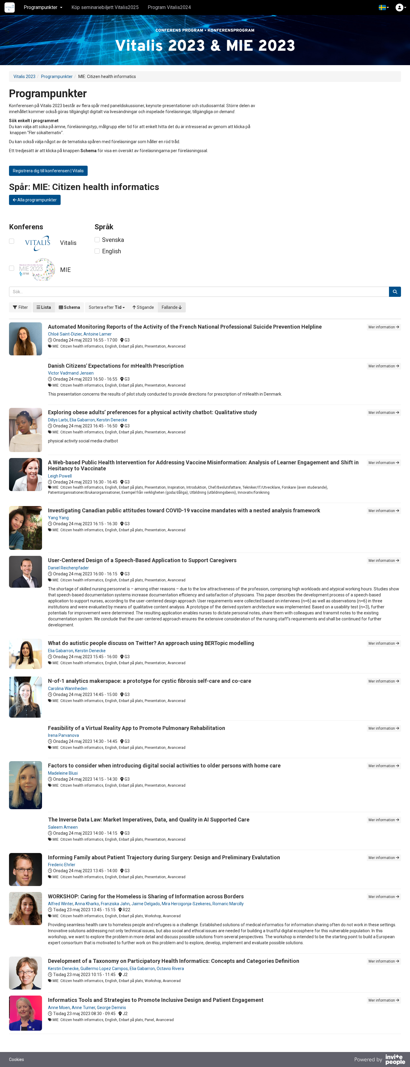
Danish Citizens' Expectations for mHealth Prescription (116, 366)
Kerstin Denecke (112, 419)
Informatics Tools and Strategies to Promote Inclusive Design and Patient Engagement (156, 1000)
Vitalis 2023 (24, 76)
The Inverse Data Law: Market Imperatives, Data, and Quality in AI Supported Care (148, 819)
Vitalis (68, 242)
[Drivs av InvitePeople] (379, 1060)
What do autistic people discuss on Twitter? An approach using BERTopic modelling (151, 643)
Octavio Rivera (170, 968)
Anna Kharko (87, 903)
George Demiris (111, 1007)
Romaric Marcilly (228, 903)
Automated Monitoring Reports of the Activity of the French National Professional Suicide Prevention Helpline (185, 327)
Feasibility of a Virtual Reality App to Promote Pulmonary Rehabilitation (136, 728)
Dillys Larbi (58, 419)
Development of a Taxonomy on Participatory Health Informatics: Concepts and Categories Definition (173, 961)
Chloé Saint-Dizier (65, 334)
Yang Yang (58, 517)
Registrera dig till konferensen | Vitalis (48, 170)
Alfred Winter (60, 903)
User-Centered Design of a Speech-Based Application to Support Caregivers (142, 560)
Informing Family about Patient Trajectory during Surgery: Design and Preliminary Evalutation (164, 857)
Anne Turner (83, 1007)
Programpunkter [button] (40, 7)
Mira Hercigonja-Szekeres (186, 903)
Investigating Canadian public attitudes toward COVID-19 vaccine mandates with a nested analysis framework (184, 510)
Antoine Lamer (97, 334)
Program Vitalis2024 (169, 7)
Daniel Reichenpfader (68, 567)
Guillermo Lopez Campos (104, 968)
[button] (384, 7)
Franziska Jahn (115, 903)
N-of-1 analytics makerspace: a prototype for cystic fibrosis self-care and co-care (149, 681)
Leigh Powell (60, 476)
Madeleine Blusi (63, 773)
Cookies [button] (16, 1059)
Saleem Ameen (63, 827)
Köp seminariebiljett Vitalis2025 (105, 7)
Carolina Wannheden (67, 688)
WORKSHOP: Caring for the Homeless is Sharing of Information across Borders (146, 896)
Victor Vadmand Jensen (71, 373)
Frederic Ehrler (61, 864)
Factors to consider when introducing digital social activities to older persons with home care (164, 765)
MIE (65, 269)
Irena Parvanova (63, 735)
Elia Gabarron (82, 419)
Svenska (113, 239)
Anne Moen (59, 1007)
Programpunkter (57, 76)
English (111, 251)
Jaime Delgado (145, 903)
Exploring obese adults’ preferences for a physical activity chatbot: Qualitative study (152, 412)
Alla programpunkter (37, 199)
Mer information (382, 327)
